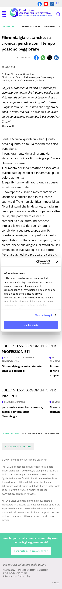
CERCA (55, 14)
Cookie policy (24, 576)
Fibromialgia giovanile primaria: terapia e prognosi (22, 368)
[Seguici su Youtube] (46, 3)
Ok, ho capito (31, 325)
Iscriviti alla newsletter (31, 551)
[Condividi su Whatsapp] (42, 57)
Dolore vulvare (30, 26)
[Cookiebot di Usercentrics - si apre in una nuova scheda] (37, 262)
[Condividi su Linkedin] (56, 57)
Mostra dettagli (43, 315)
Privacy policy (9, 576)
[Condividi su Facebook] (36, 57)
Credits (55, 582)
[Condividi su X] (49, 57)
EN (58, 3)
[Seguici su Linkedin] (52, 3)
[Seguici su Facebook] (39, 3)
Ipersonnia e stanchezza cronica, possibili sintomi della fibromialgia (22, 412)
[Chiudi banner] (57, 262)
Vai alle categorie (19, 446)
